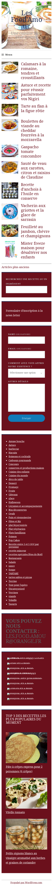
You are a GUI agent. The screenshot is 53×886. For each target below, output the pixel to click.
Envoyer (26, 418)
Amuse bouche (16, 441)
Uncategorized (17, 588)
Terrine (13, 581)
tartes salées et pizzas (20, 577)
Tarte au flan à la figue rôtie (34, 108)
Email (19, 348)
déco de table (16, 479)
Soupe (12, 569)
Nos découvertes (18, 509)
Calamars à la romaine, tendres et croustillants (33, 70)
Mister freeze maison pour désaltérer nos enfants (34, 250)
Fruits (12, 490)
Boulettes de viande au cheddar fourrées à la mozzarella (32, 130)
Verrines (13, 592)
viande (12, 596)
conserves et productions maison (26, 467)
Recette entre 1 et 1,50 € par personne (24, 545)
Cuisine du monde (18, 475)
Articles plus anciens (15, 267)
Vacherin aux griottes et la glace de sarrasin (33, 212)
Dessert (13, 483)
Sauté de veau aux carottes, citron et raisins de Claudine (35, 170)
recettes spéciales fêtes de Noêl (25, 554)
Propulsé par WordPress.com (26, 882)
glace (11, 498)
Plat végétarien (17, 528)
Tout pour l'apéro (18, 585)
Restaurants (15, 558)
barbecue (14, 448)
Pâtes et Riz (15, 521)
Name (19, 334)
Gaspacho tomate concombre (31, 151)
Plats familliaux (17, 532)
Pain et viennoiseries (20, 517)
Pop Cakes (14, 540)
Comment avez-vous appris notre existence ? (26, 365)
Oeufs (12, 513)
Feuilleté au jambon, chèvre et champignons (35, 231)
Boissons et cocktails (20, 456)
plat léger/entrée (18, 525)
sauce (12, 565)
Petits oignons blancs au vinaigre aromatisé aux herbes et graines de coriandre (25, 858)
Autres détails (18, 381)
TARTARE (14, 573)
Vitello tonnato (15, 812)
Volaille (13, 600)
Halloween (14, 502)
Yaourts (13, 604)
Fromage (13, 487)
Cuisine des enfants (19, 471)
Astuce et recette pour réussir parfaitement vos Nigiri (36, 91)
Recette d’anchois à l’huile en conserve (31, 191)
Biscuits (13, 452)
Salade (12, 562)
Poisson (13, 536)
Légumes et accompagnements (25, 506)
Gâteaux (13, 494)
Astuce (12, 445)
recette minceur (17, 550)
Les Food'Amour (26, 19)
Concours (14, 464)
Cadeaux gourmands (20, 460)
